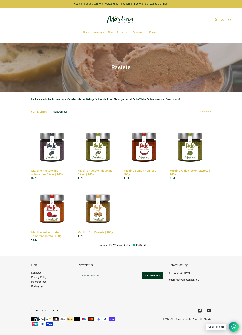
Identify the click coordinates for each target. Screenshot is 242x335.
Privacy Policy (39, 277)
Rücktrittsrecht (39, 281)
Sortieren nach (40, 112)
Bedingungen (38, 286)
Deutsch (38, 310)
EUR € (56, 310)
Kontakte (36, 272)
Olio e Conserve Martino (181, 319)
